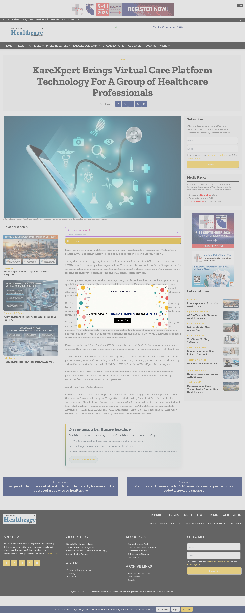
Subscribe (122, 320)
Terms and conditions (122, 313)
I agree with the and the (126, 313)
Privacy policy (154, 313)
